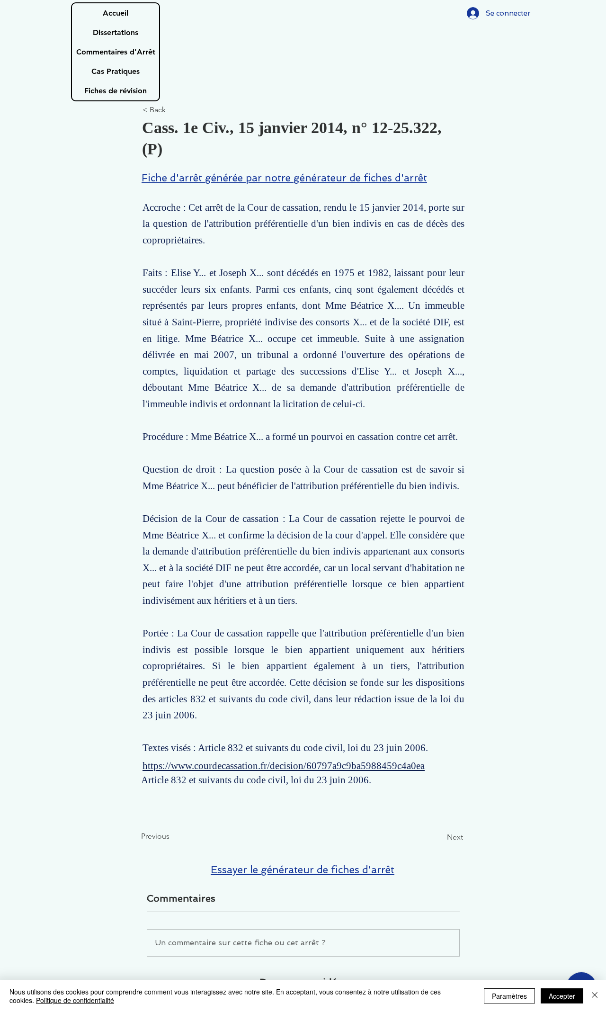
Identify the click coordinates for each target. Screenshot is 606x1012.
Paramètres (509, 996)
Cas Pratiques (115, 71)
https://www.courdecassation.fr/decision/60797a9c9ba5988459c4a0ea (284, 765)
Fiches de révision (115, 90)
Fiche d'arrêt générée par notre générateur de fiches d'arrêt (284, 178)
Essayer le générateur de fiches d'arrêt (302, 870)
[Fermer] (594, 995)
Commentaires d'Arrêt (115, 51)
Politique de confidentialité (75, 1000)
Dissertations (115, 32)
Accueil (115, 13)
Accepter (562, 996)
